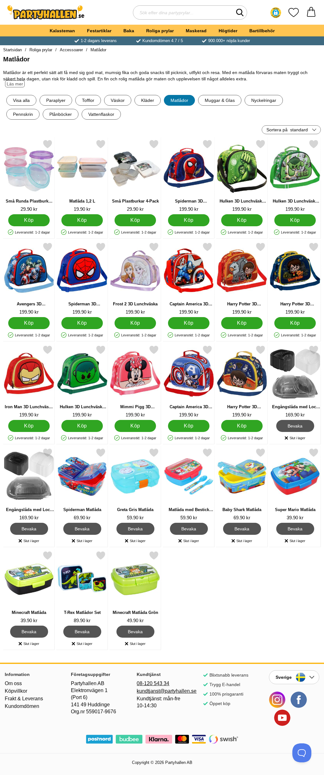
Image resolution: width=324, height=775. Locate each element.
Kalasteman (62, 30)
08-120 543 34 (153, 683)
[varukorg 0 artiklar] (311, 12)
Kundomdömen (22, 706)
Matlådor (98, 49)
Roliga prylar (160, 30)
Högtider (228, 30)
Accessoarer (71, 49)
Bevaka (295, 425)
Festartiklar (99, 30)
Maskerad (196, 30)
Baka (128, 30)
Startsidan (12, 49)
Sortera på (287, 129)
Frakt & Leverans (24, 698)
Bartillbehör (262, 30)
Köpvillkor (16, 691)
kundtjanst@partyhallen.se (162, 691)
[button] (276, 12)
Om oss (13, 683)
